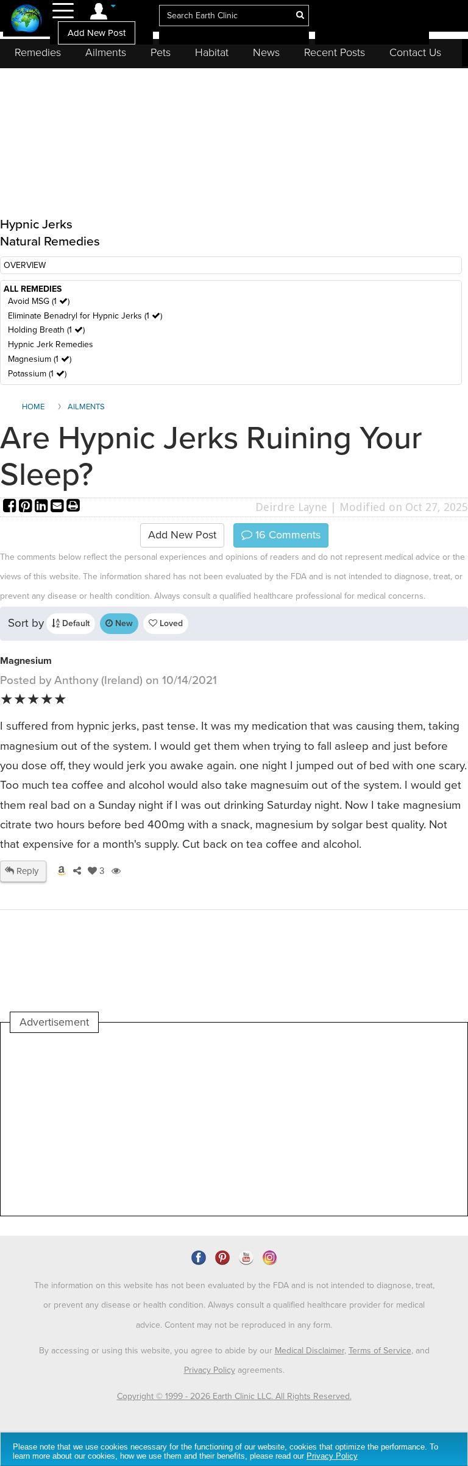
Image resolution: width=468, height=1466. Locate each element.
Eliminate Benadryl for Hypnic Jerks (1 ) (85, 316)
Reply (26, 870)
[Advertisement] (232, 1124)
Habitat (212, 52)
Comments (286, 534)
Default (75, 623)
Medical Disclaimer (309, 1350)
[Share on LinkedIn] (43, 507)
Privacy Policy (209, 1370)
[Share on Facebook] (11, 507)
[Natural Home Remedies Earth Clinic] (26, 20)
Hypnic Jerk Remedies (50, 344)
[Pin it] (27, 507)
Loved (170, 623)
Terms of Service (380, 1350)
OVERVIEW (25, 265)
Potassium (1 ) (37, 373)
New (123, 623)
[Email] (58, 507)
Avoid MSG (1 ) (38, 301)
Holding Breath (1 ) (46, 330)
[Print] (73, 507)
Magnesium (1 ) (39, 359)
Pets (161, 52)
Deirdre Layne (291, 507)
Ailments (105, 52)
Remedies (38, 52)
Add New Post (97, 32)
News (266, 52)
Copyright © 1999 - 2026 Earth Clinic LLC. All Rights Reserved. (234, 1396)
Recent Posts (334, 52)
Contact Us (415, 52)
